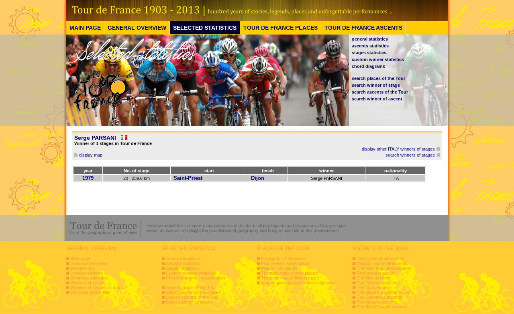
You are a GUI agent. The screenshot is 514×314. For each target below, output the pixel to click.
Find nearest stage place (285, 263)
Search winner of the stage (192, 292)
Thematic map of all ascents (384, 268)
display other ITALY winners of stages (398, 149)
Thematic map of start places (289, 273)
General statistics (183, 258)
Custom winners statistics (191, 273)
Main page (80, 258)
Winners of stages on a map (97, 287)
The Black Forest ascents (382, 306)
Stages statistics (182, 268)
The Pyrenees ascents (379, 282)
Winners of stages (88, 282)
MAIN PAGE (85, 27)
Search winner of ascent (189, 302)
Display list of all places (283, 258)
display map (90, 155)
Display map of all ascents (382, 263)
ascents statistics (370, 45)
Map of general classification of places (298, 282)
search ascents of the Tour (380, 92)
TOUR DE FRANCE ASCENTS (363, 27)
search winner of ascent (377, 98)
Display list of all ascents (380, 258)
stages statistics (369, 52)
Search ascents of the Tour (192, 297)
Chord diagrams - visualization (195, 277)
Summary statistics (89, 277)
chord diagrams (368, 66)
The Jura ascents (374, 287)
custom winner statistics (378, 59)
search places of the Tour (378, 78)
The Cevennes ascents (379, 297)
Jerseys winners (86, 273)
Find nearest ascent (376, 273)
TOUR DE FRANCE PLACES (280, 27)
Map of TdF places (279, 268)
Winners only (83, 268)
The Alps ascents (373, 277)
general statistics (370, 39)
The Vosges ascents (377, 302)
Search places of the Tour (191, 287)
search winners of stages (410, 155)
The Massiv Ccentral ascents (385, 292)
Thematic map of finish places (290, 277)
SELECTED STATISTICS (205, 27)
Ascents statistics (183, 263)
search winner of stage (376, 85)
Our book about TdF (90, 292)
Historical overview (88, 263)
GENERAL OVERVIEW (137, 27)
